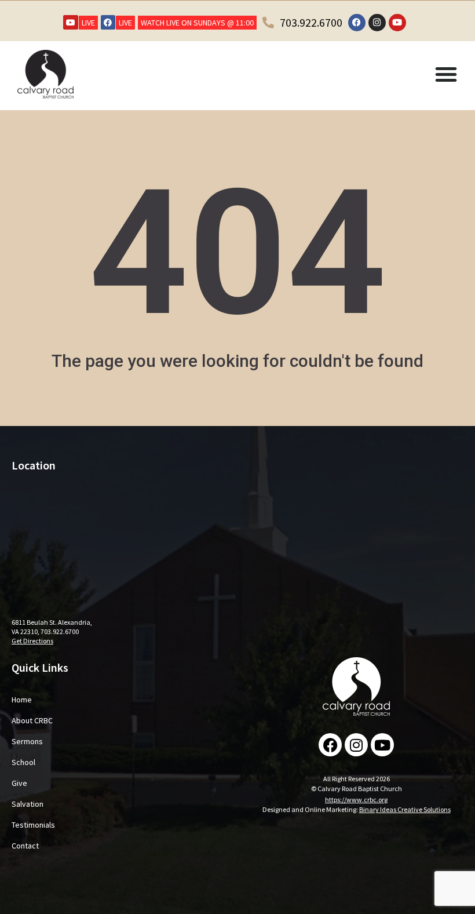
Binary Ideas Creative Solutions (405, 809)
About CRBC (32, 720)
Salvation (27, 804)
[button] (446, 74)
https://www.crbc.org (356, 799)
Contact (25, 845)
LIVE (88, 22)
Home (22, 699)
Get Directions (32, 640)
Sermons (27, 741)
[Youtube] (70, 22)
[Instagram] (377, 22)
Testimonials (33, 825)
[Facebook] (108, 22)
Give (19, 783)
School (23, 762)
